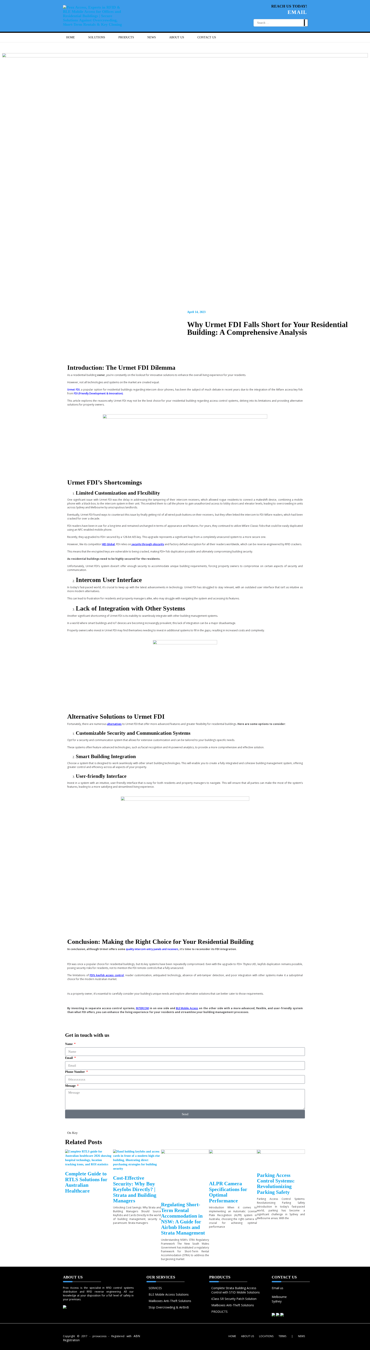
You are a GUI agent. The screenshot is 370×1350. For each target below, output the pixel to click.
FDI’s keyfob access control (107, 975)
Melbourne (279, 1297)
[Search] (305, 22)
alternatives (114, 724)
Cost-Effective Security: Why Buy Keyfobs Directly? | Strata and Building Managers (134, 1189)
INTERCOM (142, 1008)
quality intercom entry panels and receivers (152, 949)
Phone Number (75, 1071)
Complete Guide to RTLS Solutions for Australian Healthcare (86, 1182)
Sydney (277, 1301)
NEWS (151, 37)
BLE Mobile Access (187, 1008)
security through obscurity (147, 544)
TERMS (282, 1336)
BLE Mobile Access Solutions (169, 1294)
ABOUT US (176, 37)
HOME (70, 37)
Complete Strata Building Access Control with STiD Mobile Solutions (235, 1290)
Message (70, 1085)
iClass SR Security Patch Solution (234, 1299)
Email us (277, 1288)
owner (101, 375)
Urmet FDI (73, 389)
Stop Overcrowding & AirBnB (169, 1307)
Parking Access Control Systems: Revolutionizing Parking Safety (276, 1183)
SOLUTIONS (96, 37)
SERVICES (155, 1288)
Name (69, 1044)
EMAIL (297, 12)
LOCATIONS (266, 1336)
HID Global (108, 544)
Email (69, 1058)
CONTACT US (206, 37)
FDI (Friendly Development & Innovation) (98, 393)
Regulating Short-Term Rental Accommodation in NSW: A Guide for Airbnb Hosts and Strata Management (183, 1219)
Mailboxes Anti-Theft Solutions (170, 1301)
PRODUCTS (219, 1312)
